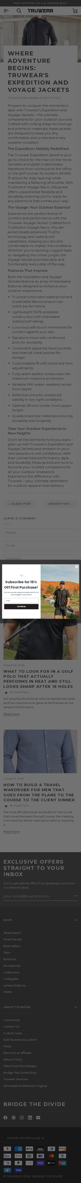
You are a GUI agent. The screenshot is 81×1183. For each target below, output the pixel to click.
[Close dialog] (76, 567)
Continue (21, 606)
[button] (21, 575)
